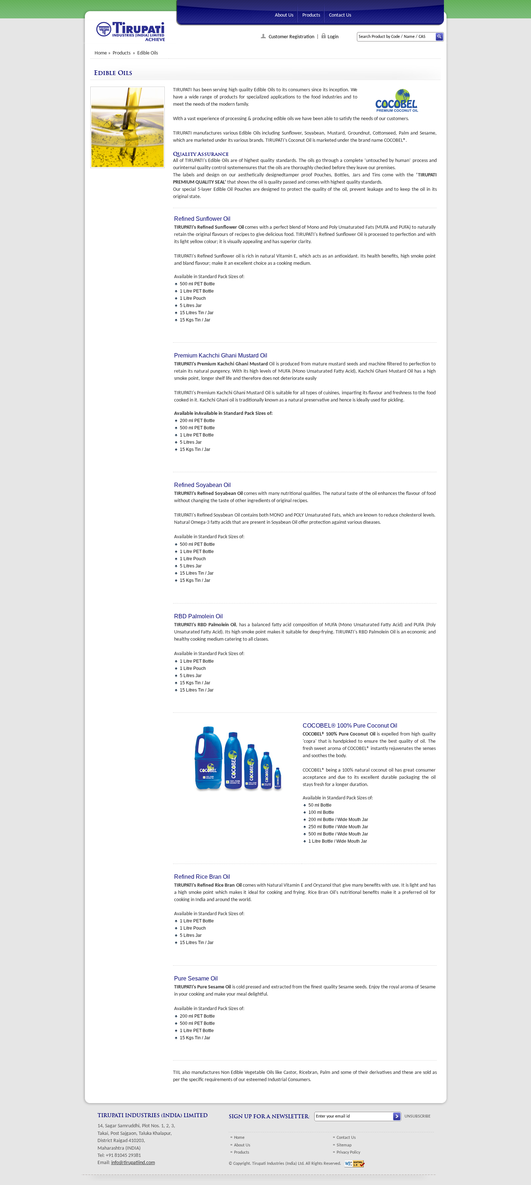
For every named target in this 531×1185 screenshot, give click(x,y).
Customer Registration (291, 37)
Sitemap (344, 1145)
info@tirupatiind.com (133, 1163)
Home (101, 53)
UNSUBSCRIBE (418, 1116)
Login (333, 37)
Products (241, 1152)
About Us (242, 1145)
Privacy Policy (348, 1152)
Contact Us (346, 1138)
